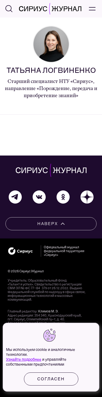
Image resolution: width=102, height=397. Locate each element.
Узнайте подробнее (23, 359)
